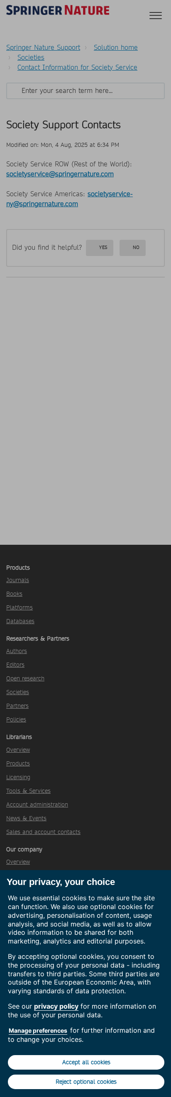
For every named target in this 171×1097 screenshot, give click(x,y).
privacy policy (56, 1006)
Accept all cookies (86, 1062)
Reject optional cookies (86, 1081)
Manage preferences (38, 1030)
